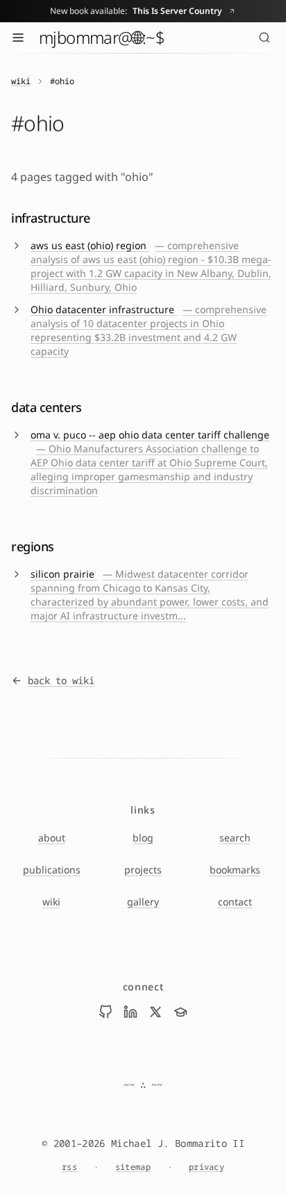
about (51, 837)
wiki (21, 81)
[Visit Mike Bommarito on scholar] (180, 1012)
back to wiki (61, 680)
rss (69, 1167)
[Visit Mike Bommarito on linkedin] (130, 1012)
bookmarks (235, 869)
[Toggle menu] (18, 37)
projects (143, 869)
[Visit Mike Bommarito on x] (155, 1012)
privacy (206, 1167)
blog (143, 837)
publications (52, 869)
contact (235, 901)
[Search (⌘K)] (264, 37)
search (235, 837)
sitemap (133, 1167)
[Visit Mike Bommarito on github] (105, 1012)
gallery (143, 901)
